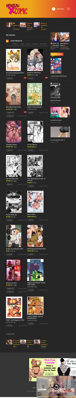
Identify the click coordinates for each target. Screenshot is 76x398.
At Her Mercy (32, 145)
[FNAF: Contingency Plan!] (14, 307)
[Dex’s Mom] (35, 201)
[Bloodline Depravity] (13, 94)
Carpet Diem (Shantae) (59, 76)
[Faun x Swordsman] (34, 94)
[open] (68, 9)
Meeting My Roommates (36, 249)
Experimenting (55, 100)
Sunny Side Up (11, 215)
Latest (22, 44)
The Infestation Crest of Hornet (36, 180)
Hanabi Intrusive (56, 120)
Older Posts (11, 334)
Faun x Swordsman (34, 107)
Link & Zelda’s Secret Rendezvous (35, 317)
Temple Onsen (11, 145)
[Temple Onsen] (13, 132)
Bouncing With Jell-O (58, 140)
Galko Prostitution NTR (14, 249)
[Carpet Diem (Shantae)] (56, 66)
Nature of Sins (11, 283)
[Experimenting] (55, 90)
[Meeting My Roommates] (35, 236)
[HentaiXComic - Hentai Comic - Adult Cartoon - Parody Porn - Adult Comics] (17, 9)
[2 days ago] (25, 112)
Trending (35, 44)
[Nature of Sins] (13, 270)
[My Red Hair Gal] (14, 166)
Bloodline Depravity (13, 107)
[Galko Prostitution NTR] (13, 236)
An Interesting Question (15, 73)
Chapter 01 (10, 116)
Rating (28, 44)
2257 (34, 388)
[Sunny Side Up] (14, 202)
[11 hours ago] (25, 78)
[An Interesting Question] (13, 60)
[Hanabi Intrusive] (60, 112)
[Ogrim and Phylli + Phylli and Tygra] (35, 270)
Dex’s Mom (31, 214)
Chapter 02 (10, 112)
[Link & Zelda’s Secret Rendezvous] (35, 305)
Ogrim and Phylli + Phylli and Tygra (36, 284)
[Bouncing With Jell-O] (60, 132)
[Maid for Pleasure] (35, 60)
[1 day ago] (46, 77)
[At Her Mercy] (35, 132)
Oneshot (9, 78)
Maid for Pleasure (34, 73)
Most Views (43, 44)
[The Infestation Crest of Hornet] (35, 166)
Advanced (60, 9)
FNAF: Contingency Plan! (15, 320)
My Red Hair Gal (12, 179)
